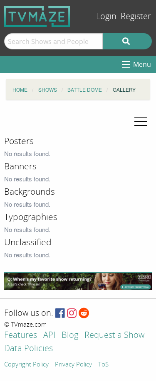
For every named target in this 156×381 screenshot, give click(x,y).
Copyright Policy (26, 364)
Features (20, 335)
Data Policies (28, 348)
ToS (103, 364)
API (49, 335)
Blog (70, 335)
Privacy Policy (73, 364)
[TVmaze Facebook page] (60, 313)
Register (136, 16)
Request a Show (114, 335)
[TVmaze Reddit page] (84, 313)
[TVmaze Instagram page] (72, 313)
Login (106, 16)
